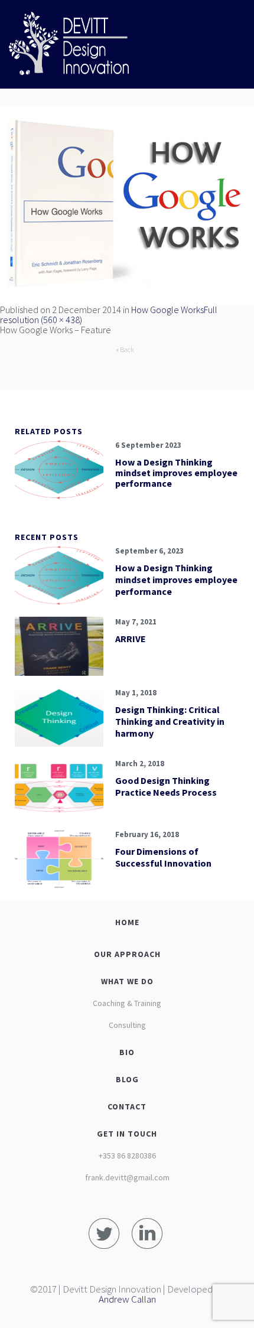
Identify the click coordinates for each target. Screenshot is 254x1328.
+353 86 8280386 (127, 1155)
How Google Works (167, 309)
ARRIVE (130, 639)
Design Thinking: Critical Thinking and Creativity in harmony (169, 721)
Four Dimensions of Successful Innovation (163, 857)
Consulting (127, 1025)
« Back (125, 349)
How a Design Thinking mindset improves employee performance (176, 473)
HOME (127, 922)
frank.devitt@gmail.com (127, 1177)
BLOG (127, 1079)
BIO (127, 1052)
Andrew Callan (127, 1299)
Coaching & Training (127, 1003)
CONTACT (127, 1106)
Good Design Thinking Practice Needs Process (166, 786)
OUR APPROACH (127, 954)
